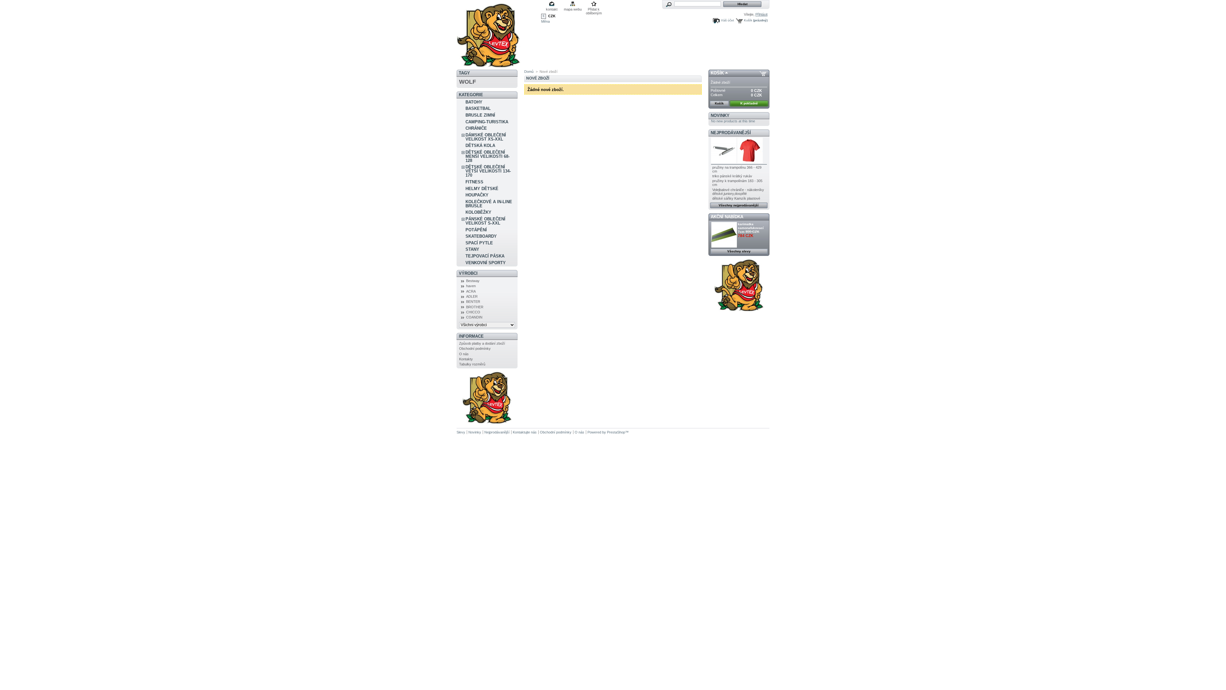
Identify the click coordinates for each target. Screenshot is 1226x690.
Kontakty (466, 359)
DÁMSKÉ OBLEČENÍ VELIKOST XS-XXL (485, 137)
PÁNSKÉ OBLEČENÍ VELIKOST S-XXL (485, 221)
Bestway (473, 281)
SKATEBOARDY (481, 236)
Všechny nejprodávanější (739, 205)
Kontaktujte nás (525, 432)
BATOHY (473, 102)
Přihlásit (761, 14)
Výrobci (468, 273)
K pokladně (749, 103)
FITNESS (474, 182)
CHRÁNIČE (476, 128)
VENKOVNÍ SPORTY (485, 262)
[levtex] (488, 65)
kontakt (551, 9)
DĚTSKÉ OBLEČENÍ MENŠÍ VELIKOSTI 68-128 (487, 156)
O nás (464, 354)
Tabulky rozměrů (472, 364)
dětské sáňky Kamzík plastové (736, 198)
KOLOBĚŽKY (478, 212)
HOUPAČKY (476, 195)
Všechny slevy (739, 251)
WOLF (467, 82)
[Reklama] (487, 423)
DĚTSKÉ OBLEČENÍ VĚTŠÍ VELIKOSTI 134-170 (488, 171)
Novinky (720, 115)
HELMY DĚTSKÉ (481, 188)
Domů (529, 71)
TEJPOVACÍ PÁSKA (484, 256)
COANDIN (474, 317)
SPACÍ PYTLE (479, 243)
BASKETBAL (478, 108)
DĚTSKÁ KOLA (480, 145)
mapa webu (573, 9)
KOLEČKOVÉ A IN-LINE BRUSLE (488, 203)
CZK (552, 16)
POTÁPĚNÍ (476, 229)
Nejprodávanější (731, 132)
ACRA (471, 291)
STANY (472, 249)
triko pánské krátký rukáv (732, 176)
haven (471, 286)
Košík (748, 20)
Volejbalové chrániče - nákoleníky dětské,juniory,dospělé (738, 191)
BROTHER (474, 307)
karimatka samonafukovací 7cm (751, 228)
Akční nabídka (727, 216)
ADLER (472, 296)
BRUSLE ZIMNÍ (480, 115)
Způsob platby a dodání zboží (482, 343)
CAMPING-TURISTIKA (486, 121)
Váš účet (727, 20)
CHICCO (473, 312)
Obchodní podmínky (475, 348)
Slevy (461, 432)
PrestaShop (616, 432)
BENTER (473, 301)
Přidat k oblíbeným (594, 9)
